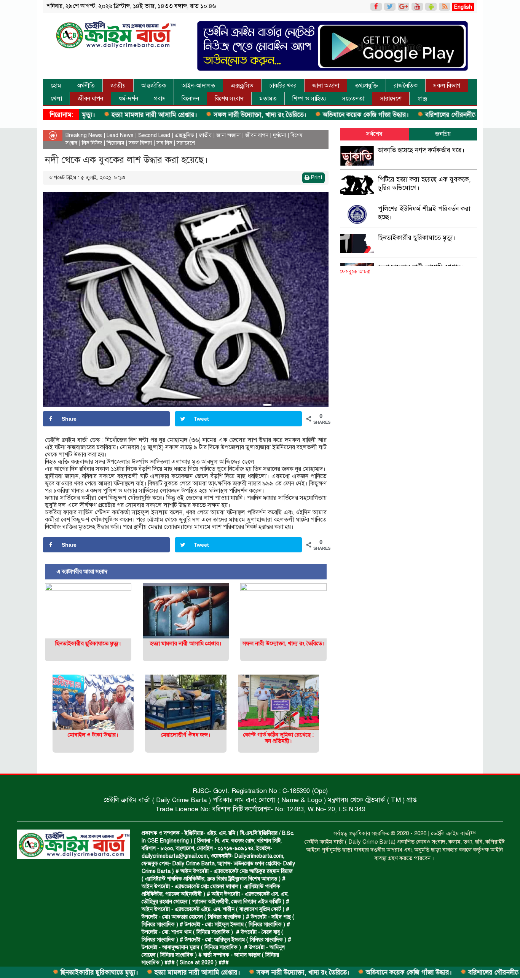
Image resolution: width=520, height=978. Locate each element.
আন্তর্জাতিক (153, 85)
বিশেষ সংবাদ (229, 98)
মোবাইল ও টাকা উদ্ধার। (93, 734)
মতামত (268, 98)
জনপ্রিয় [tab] (443, 134)
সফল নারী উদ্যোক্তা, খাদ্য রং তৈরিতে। (223, 115)
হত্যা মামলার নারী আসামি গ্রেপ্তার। (117, 115)
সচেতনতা (353, 98)
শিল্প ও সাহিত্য (309, 98)
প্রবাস (160, 98)
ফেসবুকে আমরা (355, 271)
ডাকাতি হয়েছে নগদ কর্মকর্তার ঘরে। (421, 150)
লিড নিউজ (92, 143)
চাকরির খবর (283, 85)
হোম (56, 85)
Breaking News (83, 135)
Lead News (120, 135)
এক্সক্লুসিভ (242, 85)
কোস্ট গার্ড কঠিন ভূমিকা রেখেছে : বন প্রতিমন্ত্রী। (278, 738)
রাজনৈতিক (406, 85)
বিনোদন (190, 98)
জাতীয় (118, 85)
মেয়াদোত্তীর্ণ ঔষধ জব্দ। (186, 734)
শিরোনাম (115, 143)
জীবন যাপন (90, 98)
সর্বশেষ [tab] (374, 134)
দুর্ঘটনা (279, 135)
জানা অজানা (325, 85)
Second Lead (154, 135)
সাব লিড (164, 143)
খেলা (56, 98)
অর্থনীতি (86, 85)
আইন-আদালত (198, 85)
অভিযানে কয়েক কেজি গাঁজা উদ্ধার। (329, 115)
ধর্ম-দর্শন (128, 98)
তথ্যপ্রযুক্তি (366, 85)
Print (315, 177)
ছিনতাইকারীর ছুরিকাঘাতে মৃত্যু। (62, 972)
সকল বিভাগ (446, 85)
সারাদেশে (391, 98)
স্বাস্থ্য (422, 98)
